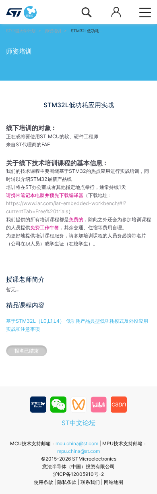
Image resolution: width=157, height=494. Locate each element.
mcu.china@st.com (77, 443)
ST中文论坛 (78, 423)
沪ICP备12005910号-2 (78, 474)
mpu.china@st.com (78, 451)
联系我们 (90, 482)
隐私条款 (66, 482)
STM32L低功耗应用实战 (93, 30)
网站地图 (113, 482)
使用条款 (43, 482)
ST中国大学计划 (20, 30)
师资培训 (53, 30)
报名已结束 (26, 351)
